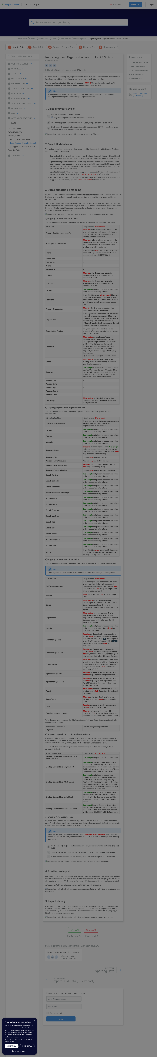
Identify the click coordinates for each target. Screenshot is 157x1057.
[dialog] (19, 1036)
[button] (19, 1051)
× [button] (34, 1020)
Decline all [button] (27, 1046)
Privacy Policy (9, 1042)
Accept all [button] (11, 1046)
